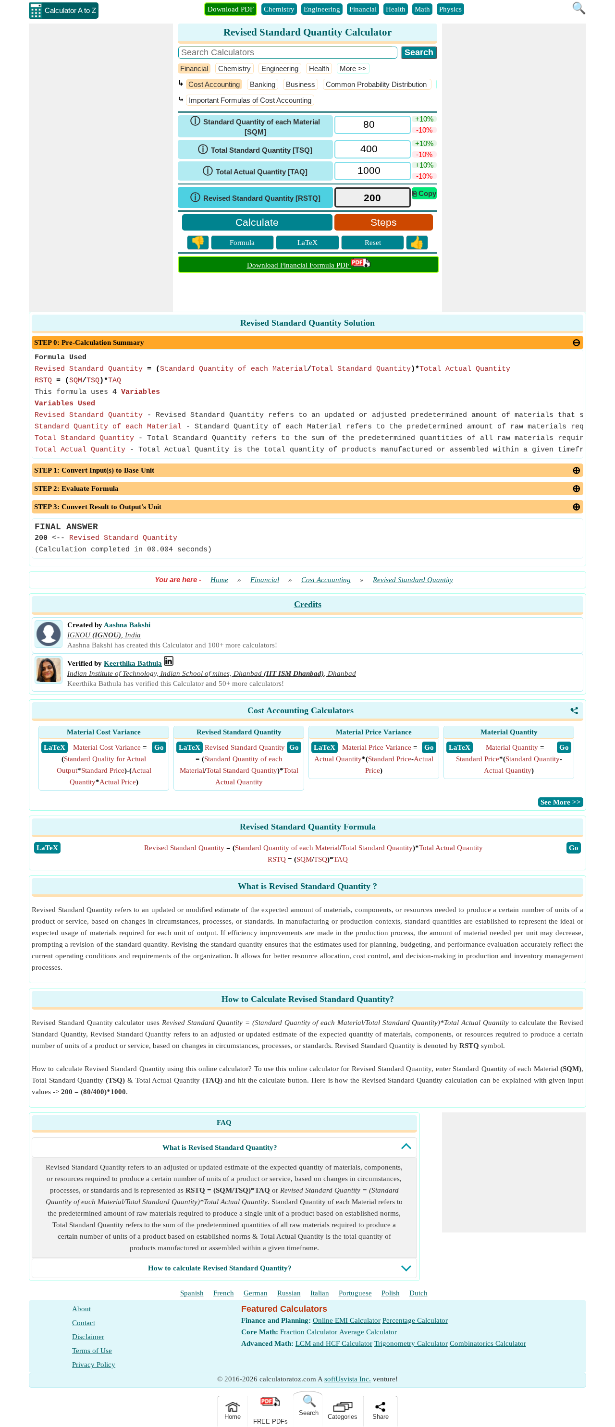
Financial (363, 9)
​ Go (159, 747)
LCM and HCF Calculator (333, 1343)
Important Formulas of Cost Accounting (250, 100)
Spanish (192, 1293)
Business (300, 84)
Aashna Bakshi (127, 625)
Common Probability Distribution (377, 84)
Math (422, 9)
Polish (390, 1293)
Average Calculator (368, 1332)
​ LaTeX (54, 747)
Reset (373, 242)
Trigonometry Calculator (411, 1343)
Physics (450, 9)
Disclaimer (88, 1337)
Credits (307, 604)
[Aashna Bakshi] (49, 643)
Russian (289, 1293)
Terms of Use (92, 1350)
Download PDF (231, 9)
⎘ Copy (424, 193)
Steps (383, 222)
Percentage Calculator (415, 1320)
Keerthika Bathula (133, 663)
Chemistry (279, 9)
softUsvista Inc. (347, 1379)
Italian (319, 1293)
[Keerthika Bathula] (49, 679)
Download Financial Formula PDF (299, 265)
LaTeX (307, 242)
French (223, 1293)
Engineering (322, 9)
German (256, 1293)
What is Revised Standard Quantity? (219, 1147)
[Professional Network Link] (168, 663)
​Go (573, 848)
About (81, 1309)
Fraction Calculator (308, 1332)
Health (396, 9)
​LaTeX (47, 848)
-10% (424, 130)
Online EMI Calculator (347, 1320)
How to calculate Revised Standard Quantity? (220, 1268)
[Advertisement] (101, 168)
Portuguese (355, 1293)
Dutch (418, 1293)
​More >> (353, 68)
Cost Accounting (214, 84)
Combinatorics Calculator (488, 1343)
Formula (242, 242)
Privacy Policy (93, 1364)
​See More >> (561, 802)
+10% (424, 119)
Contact (83, 1323)
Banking (262, 84)
